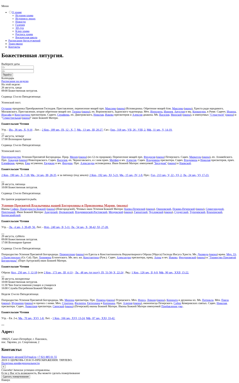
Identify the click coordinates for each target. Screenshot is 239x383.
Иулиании (18, 303)
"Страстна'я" (217, 114)
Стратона (67, 303)
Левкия (151, 300)
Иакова (109, 114)
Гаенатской (140, 212)
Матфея (114, 160)
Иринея (168, 111)
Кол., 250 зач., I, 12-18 (24, 272)
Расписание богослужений (24, 40)
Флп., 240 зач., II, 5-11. (57, 227)
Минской (176, 114)
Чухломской (156, 212)
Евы (27, 163)
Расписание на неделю (15, 81)
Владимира (153, 160)
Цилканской (66, 212)
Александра (87, 163)
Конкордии (199, 111)
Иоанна (231, 111)
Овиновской (163, 208)
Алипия (127, 303)
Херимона (45, 257)
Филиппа (80, 303)
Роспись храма (24, 34)
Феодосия (149, 156)
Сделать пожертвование (16, 376)
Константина (22, 114)
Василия (164, 114)
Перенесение (67, 254)
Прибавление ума (171, 306)
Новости (20, 21)
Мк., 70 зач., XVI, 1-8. (31, 318)
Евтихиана (93, 303)
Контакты (14, 46)
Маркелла (195, 156)
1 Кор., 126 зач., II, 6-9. (145, 272)
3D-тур (19, 28)
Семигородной (215, 208)
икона (121, 108)
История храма (24, 15)
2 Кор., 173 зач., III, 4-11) (58, 272)
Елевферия (7, 163)
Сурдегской (181, 212)
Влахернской (214, 212)
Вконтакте (7, 356)
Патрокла (207, 300)
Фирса (142, 300)
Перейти (7, 74)
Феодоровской (187, 257)
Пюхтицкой (8, 212)
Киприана (109, 303)
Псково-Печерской (184, 208)
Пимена (101, 300)
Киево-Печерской (134, 208)
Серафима (63, 114)
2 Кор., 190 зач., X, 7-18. (15, 175)
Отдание (6, 108)
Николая (98, 114)
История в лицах (25, 18)
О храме (17, 12)
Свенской (58, 306)
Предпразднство (11, 156)
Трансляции (15, 43)
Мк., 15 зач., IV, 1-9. (131, 175)
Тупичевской (197, 212)
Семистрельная (12, 117)
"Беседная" (160, 163)
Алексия (137, 114)
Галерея (20, 24)
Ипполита (156, 111)
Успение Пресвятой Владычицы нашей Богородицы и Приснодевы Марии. (58, 205)
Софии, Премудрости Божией (28, 208)
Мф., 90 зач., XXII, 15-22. (174, 272)
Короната (172, 300)
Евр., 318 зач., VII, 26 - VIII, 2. (128, 129)
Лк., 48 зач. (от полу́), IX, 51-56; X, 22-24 (99, 272)
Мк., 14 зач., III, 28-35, (44, 175)
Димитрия (31, 306)
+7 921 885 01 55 (47, 356)
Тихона (76, 111)
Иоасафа (6, 114)
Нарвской (185, 163)
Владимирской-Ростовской (91, 212)
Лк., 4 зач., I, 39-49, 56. (22, 227)
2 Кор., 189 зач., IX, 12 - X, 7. (59, 129)
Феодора (67, 163)
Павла (225, 300)
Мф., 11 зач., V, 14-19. (159, 129)
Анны (157, 257)
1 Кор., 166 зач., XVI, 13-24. (68, 318)
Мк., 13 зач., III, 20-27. (90, 129)
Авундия (179, 111)
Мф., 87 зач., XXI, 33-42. (100, 318)
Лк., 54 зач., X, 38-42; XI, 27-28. (89, 227)
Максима (110, 108)
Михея (74, 156)
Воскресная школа (26, 37)
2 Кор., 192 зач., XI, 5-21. (104, 175)
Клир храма (22, 31)
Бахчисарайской (10, 215)
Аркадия (13, 160)
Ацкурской (51, 212)
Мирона (69, 300)
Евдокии (49, 163)
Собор (177, 303)
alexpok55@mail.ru (25, 356)
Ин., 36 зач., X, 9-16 (20, 129)
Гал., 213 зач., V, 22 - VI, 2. (166, 175)
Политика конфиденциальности (20, 363)
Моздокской (116, 212)
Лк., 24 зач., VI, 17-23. (196, 175)
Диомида (203, 254)
